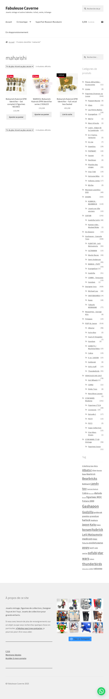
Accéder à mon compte (16, 658)
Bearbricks (89, 478)
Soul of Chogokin (95, 337)
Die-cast (91, 493)
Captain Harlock (92, 489)
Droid (84, 497)
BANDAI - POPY (94, 264)
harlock (86, 520)
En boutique (22, 22)
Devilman (92, 160)
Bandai (99, 470)
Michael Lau (93, 291)
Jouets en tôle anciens (94, 209)
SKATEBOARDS (94, 295)
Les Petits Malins (95, 110)
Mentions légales (13, 654)
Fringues (88, 319)
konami (87, 530)
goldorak (98, 512)
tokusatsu (85, 569)
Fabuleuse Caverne (22, 8)
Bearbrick (91, 474)
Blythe (90, 185)
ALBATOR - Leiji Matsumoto (94, 244)
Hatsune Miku (93, 176)
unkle (91, 569)
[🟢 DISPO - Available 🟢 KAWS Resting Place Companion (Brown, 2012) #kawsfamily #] (62, 604)
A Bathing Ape (87, 466)
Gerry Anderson (94, 259)
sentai (84, 553)
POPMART (92, 151)
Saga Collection (94, 428)
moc (95, 538)
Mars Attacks (93, 123)
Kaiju (93, 524)
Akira (96, 466)
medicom (87, 538)
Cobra (90, 353)
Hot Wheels (92, 380)
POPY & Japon (91, 323)
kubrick (97, 530)
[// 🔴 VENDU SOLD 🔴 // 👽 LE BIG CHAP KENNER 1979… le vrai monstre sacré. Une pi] (97, 604)
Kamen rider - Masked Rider (93, 225)
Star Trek (92, 171)
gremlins (86, 516)
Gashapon (90, 506)
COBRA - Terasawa (95, 277)
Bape (84, 474)
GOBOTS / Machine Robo (94, 347)
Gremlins (92, 146)
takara (92, 559)
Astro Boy (92, 332)
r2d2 (96, 548)
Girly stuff (92, 366)
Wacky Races (93, 255)
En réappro (89, 232)
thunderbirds (92, 564)
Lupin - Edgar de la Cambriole (94, 129)
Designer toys (91, 286)
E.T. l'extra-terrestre (92, 136)
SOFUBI (88, 215)
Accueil (9, 22)
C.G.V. (8, 651)
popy (85, 547)
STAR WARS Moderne (90, 399)
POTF (90, 419)
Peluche (85, 543)
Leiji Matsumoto (92, 534)
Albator (91, 328)
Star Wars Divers (92, 433)
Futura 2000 (88, 501)
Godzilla (91, 273)
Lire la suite (67, 114)
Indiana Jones (94, 180)
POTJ (90, 423)
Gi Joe (90, 142)
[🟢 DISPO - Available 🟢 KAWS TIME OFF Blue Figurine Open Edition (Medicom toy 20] (86, 627)
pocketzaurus (96, 542)
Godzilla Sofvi (94, 220)
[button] (101, 691)
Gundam (91, 282)
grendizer (94, 516)
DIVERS (88, 197)
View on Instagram (81, 639)
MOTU (90, 119)
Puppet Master (94, 100)
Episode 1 (92, 414)
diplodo (98, 493)
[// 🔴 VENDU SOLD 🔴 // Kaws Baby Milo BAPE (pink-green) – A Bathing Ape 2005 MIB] (62, 627)
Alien (90, 105)
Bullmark (86, 484)
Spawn (91, 155)
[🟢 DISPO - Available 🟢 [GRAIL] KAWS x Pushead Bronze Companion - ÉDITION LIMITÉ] (97, 615)
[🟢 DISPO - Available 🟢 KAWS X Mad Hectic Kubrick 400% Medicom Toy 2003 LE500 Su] (86, 604)
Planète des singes (93, 165)
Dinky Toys (92, 389)
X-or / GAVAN (93, 357)
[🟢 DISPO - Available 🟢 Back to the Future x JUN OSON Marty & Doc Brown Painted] (97, 627)
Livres (87, 89)
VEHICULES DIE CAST (93, 375)
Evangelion (92, 114)
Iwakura (94, 520)
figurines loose (94, 446)
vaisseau (97, 568)
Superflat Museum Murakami (49, 22)
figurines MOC (94, 497)
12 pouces (92, 409)
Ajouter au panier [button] (16, 117)
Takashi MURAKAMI (92, 305)
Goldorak (92, 362)
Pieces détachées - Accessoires (93, 83)
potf (92, 548)
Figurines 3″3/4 (94, 405)
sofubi (92, 553)
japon (85, 524)
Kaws (90, 300)
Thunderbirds (93, 371)
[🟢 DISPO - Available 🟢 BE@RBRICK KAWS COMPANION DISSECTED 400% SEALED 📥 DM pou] (86, 615)
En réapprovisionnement (17, 32)
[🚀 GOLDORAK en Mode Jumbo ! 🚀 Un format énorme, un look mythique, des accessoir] (62, 615)
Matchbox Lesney (95, 393)
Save (11, 76)
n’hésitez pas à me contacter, (29, 628)
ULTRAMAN (92, 250)
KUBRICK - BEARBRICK (92, 202)
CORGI (90, 384)
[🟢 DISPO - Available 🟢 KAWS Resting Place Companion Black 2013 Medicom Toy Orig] (74, 604)
